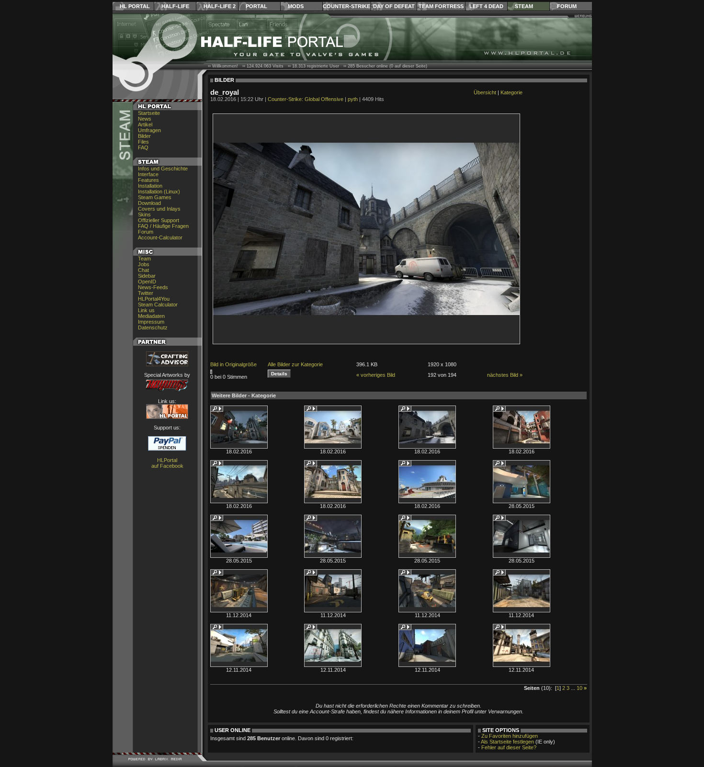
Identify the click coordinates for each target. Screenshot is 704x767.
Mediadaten (151, 316)
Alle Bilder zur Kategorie (295, 364)
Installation (150, 186)
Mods (296, 6)
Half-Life (175, 6)
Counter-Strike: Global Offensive (305, 99)
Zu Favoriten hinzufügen (509, 736)
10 (579, 688)
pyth (353, 99)
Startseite (149, 113)
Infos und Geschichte (163, 168)
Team (144, 258)
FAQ (143, 147)
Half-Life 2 (220, 6)
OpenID (147, 281)
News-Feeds (153, 287)
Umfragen (149, 130)
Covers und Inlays (159, 209)
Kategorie (511, 92)
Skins (144, 214)
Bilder (144, 136)
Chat (143, 270)
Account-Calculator (160, 237)
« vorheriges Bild (375, 375)
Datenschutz (153, 327)
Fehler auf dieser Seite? (508, 747)
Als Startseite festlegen (507, 741)
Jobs (143, 264)
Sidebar (147, 276)
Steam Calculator (158, 304)
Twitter (145, 293)
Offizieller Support (158, 220)
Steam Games (154, 197)
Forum (567, 6)
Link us (146, 310)
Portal (256, 6)
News (144, 119)
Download (149, 203)
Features (148, 180)
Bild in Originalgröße (233, 364)
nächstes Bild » (504, 375)
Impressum (151, 322)
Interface (148, 174)
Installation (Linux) (159, 191)
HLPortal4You (154, 299)
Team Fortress (441, 6)
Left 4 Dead (486, 6)
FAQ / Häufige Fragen (163, 226)
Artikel (145, 124)
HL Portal (135, 6)
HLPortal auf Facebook (167, 463)
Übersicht (485, 92)
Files (143, 142)
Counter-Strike (346, 6)
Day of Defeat (394, 6)
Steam (524, 6)
